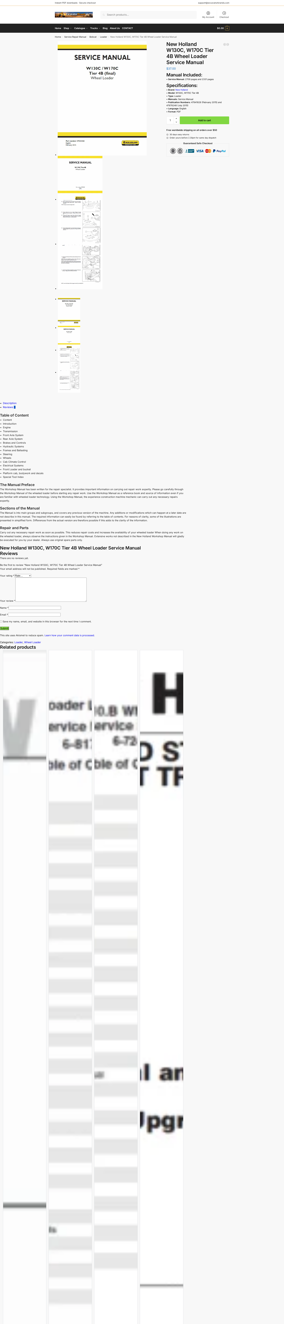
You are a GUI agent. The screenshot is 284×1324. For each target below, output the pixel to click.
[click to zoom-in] (109, 98)
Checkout (224, 17)
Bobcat (93, 37)
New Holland (181, 89)
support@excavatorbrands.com (213, 2)
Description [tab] (10, 403)
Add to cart (204, 120)
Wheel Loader (32, 642)
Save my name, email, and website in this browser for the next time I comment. (47, 621)
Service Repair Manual (75, 37)
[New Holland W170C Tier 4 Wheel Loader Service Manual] (227, 44)
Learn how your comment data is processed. (70, 635)
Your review (7, 600)
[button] (223, 28)
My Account (208, 17)
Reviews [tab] (9, 407)
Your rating (7, 575)
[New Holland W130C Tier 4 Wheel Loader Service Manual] (224, 44)
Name (4, 607)
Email (4, 614)
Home (58, 37)
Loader (103, 37)
